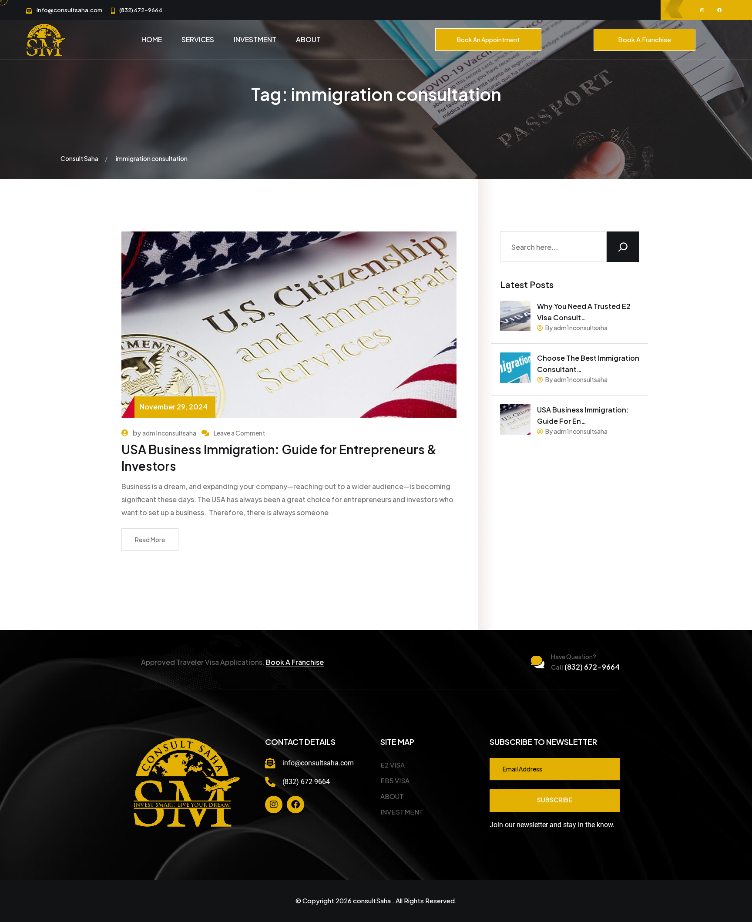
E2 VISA (392, 765)
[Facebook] (295, 804)
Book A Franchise (644, 39)
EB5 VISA (395, 780)
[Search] (623, 246)
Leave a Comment (239, 433)
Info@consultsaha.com (69, 10)
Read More (150, 539)
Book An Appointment (488, 40)
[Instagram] (273, 804)
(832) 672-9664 (140, 10)
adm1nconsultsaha (169, 433)
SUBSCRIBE (554, 800)
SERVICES (197, 39)
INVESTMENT (255, 39)
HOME (151, 39)
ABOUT (308, 39)
